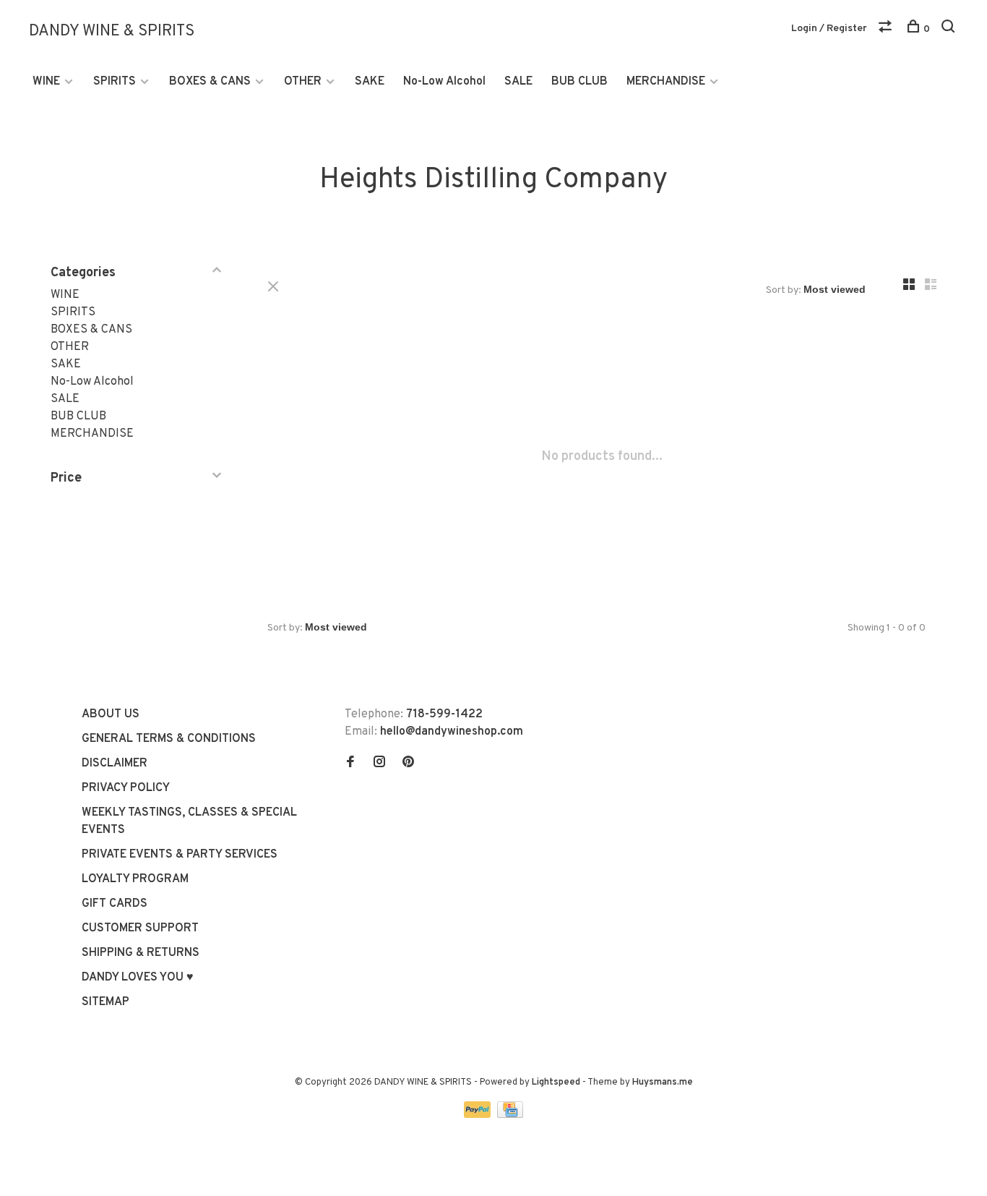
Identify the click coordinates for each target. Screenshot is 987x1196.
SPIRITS (114, 81)
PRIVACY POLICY (126, 788)
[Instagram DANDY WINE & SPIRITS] (379, 763)
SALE (518, 81)
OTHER (303, 81)
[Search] (949, 29)
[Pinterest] (408, 763)
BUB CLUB (579, 81)
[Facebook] (350, 763)
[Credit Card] (510, 1115)
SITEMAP (105, 1002)
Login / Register (829, 28)
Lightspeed (556, 1082)
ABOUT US (110, 714)
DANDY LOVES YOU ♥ (138, 977)
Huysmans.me (662, 1082)
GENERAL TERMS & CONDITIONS (169, 739)
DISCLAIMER (114, 763)
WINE (46, 81)
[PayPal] (479, 1115)
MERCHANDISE (665, 81)
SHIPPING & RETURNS (140, 953)
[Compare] (887, 29)
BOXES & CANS (210, 81)
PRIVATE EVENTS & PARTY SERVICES (179, 854)
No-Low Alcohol (444, 81)
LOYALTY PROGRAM (135, 879)
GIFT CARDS (114, 904)
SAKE (369, 81)
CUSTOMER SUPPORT (140, 928)
